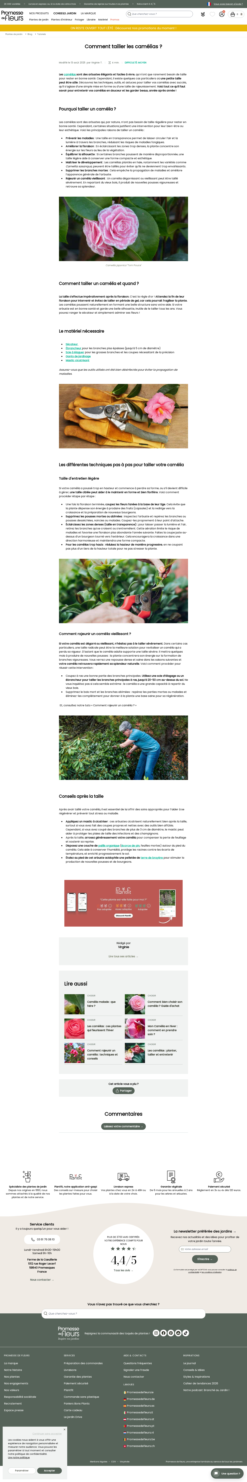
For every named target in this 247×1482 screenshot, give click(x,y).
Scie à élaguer (75, 352)
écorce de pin (130, 846)
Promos (114, 19)
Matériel (103, 19)
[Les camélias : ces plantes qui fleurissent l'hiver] (74, 1029)
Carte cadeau (73, 1410)
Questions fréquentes (138, 1363)
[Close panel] (64, 1429)
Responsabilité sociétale (20, 1397)
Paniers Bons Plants (77, 1403)
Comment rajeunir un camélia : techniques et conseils (102, 1054)
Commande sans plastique (81, 1397)
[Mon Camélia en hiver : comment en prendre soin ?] (135, 1029)
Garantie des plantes (78, 1377)
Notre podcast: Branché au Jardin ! (206, 1390)
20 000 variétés (12, 4)
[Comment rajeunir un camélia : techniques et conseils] (74, 1053)
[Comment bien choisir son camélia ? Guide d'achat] (135, 1004)
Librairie (91, 19)
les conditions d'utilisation (211, 1272)
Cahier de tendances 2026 (200, 1383)
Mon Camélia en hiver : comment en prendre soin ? (162, 1030)
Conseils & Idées (194, 1370)
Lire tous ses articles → (123, 956)
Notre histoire (13, 1370)
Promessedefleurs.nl (140, 1433)
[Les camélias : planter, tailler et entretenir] (135, 1053)
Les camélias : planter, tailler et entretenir (162, 1052)
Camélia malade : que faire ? (101, 1004)
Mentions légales (98, 1461)
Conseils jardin (64, 13)
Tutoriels (41, 34)
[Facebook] (163, 1333)
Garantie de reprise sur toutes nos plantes (106, 4)
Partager (126, 1091)
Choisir (91, 995)
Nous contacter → (42, 1280)
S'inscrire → (205, 1259)
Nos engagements (16, 1383)
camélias (70, 74)
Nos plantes (12, 1377)
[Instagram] (156, 1333)
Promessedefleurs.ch (140, 1446)
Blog (30, 34)
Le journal (189, 1363)
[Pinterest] (171, 1333)
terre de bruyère (152, 858)
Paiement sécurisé (76, 1383)
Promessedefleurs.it (139, 1412)
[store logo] (12, 16)
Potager (79, 19)
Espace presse (14, 1410)
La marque (88, 13)
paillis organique (108, 846)
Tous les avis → (123, 1270)
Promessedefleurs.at (140, 1419)
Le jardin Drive (73, 1417)
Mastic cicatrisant (77, 360)
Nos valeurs (11, 1390)
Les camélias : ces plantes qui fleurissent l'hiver (104, 1028)
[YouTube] (178, 1333)
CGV (113, 1461)
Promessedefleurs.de (140, 1399)
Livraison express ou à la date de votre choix (52, 4)
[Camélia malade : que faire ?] (74, 1004)
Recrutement (13, 1403)
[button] (203, 14)
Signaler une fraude (136, 1370)
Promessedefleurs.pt (140, 1426)
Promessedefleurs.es (140, 1406)
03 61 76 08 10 (45, 1239)
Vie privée (124, 1461)
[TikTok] (186, 1333)
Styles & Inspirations (196, 1377)
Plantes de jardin (39, 19)
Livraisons (70, 1370)
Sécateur (72, 344)
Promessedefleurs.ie (140, 1392)
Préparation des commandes (83, 1363)
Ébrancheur (74, 348)
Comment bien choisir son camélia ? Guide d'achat (165, 1004)
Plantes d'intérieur (61, 19)
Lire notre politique (19, 1457)
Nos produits (39, 13)
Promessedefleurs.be (140, 1439)
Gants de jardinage (78, 356)
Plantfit (68, 1390)
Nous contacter (134, 1377)
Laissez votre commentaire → (123, 1126)
